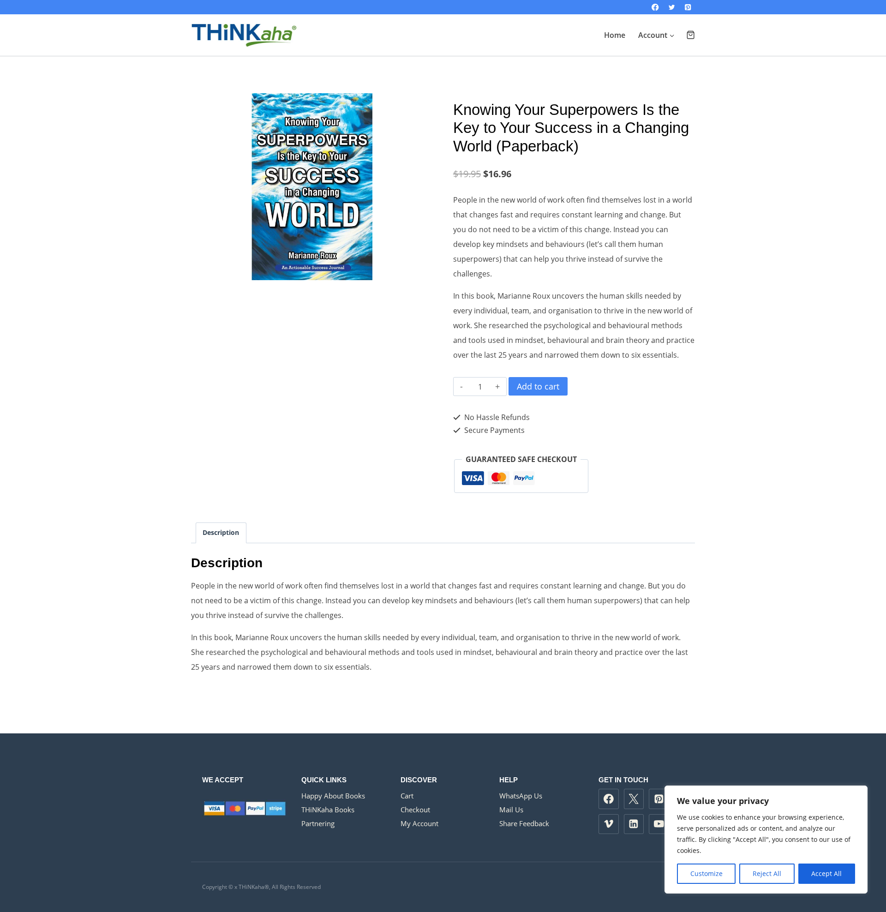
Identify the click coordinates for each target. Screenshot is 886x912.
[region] (766, 840)
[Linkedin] (634, 824)
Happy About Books (333, 795)
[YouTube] (659, 824)
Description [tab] (221, 532)
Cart (407, 795)
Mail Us (511, 809)
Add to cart (538, 386)
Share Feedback (524, 823)
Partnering (318, 823)
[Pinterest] (688, 7)
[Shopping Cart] (690, 34)
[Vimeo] (609, 824)
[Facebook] (655, 7)
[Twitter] (671, 7)
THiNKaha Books (327, 809)
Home (614, 35)
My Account (419, 823)
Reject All (767, 873)
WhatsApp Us (520, 795)
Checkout (415, 809)
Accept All (826, 873)
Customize (706, 873)
